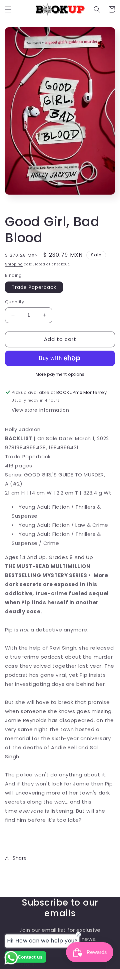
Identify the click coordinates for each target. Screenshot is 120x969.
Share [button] (20, 858)
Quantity (14, 302)
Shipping (14, 264)
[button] (8, 9)
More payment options (60, 374)
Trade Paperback (34, 287)
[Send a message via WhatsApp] (11, 958)
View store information (40, 410)
